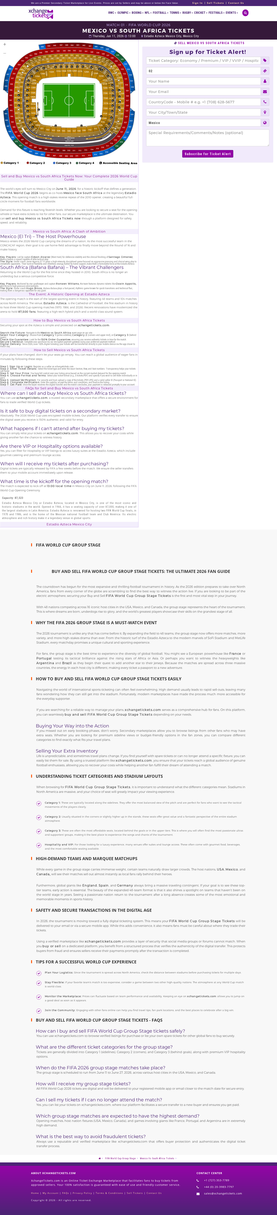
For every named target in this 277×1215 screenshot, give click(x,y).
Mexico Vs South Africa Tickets (157, 1158)
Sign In (197, 3)
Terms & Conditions (109, 1193)
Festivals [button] (216, 13)
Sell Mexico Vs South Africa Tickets (211, 43)
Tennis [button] (175, 13)
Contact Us (236, 3)
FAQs (65, 1193)
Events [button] (231, 13)
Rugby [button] (186, 13)
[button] (4, 44)
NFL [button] (147, 13)
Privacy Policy (82, 1193)
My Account (51, 1193)
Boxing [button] (137, 13)
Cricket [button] (200, 13)
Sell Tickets (215, 3)
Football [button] (160, 13)
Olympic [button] (123, 13)
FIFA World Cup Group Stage (120, 1158)
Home (35, 1193)
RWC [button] (111, 13)
